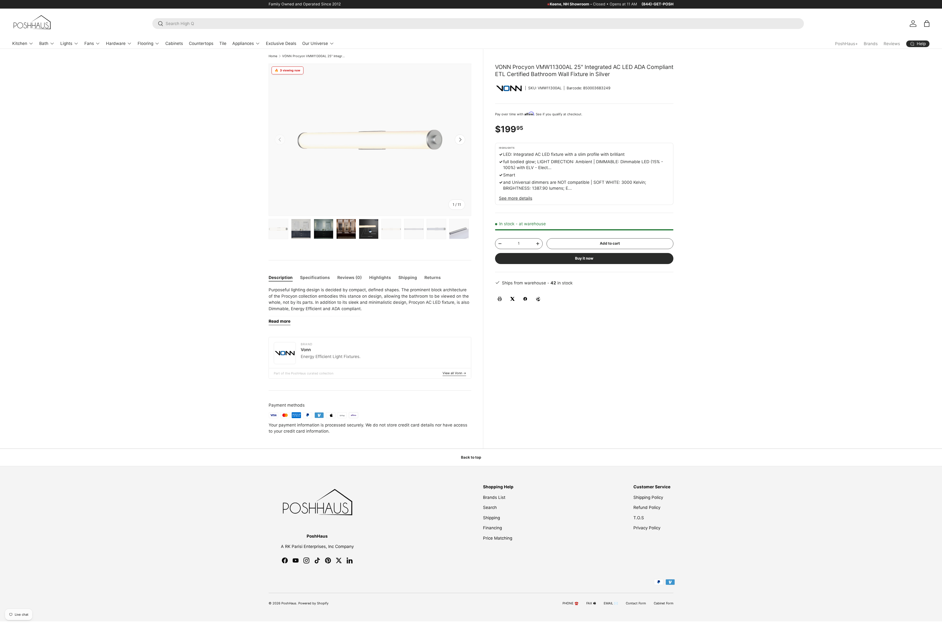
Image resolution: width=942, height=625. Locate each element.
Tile (222, 43)
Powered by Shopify (313, 603)
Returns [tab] (432, 277)
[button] (926, 23)
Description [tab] (281, 277)
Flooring (145, 43)
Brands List (494, 497)
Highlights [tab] (380, 277)
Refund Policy (646, 507)
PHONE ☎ (570, 603)
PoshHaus (288, 603)
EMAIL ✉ (611, 603)
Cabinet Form (663, 603)
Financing (492, 527)
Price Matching (497, 538)
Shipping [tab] (407, 277)
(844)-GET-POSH (657, 4)
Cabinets (174, 43)
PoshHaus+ (846, 43)
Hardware (116, 43)
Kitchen (19, 43)
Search (490, 507)
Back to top (471, 457)
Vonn (306, 349)
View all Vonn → (454, 373)
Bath (43, 43)
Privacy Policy (646, 527)
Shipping (491, 517)
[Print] (499, 299)
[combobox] (478, 23)
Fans (89, 43)
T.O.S (638, 517)
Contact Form (636, 603)
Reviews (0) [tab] (349, 277)
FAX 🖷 (591, 603)
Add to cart (610, 243)
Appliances (243, 43)
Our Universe (315, 43)
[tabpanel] (370, 306)
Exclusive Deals (281, 43)
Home (273, 56)
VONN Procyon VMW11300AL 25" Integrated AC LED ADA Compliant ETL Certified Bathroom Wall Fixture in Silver (313, 56)
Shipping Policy (648, 497)
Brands (871, 43)
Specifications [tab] (315, 277)
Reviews (892, 43)
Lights (66, 43)
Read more (279, 321)
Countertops (201, 43)
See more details (515, 198)
